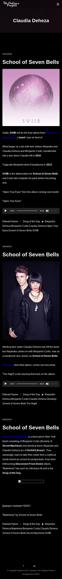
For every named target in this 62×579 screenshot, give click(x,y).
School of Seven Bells (30, 62)
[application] (30, 211)
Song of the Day (31, 221)
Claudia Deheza (37, 226)
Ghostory (7, 365)
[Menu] (58, 4)
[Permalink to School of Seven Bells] (30, 123)
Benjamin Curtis (19, 226)
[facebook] (23, 566)
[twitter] (29, 566)
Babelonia (16, 528)
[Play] (5, 210)
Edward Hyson (10, 221)
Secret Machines (35, 533)
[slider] (54, 210)
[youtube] (34, 567)
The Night (31, 403)
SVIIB (35, 230)
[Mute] (47, 210)
